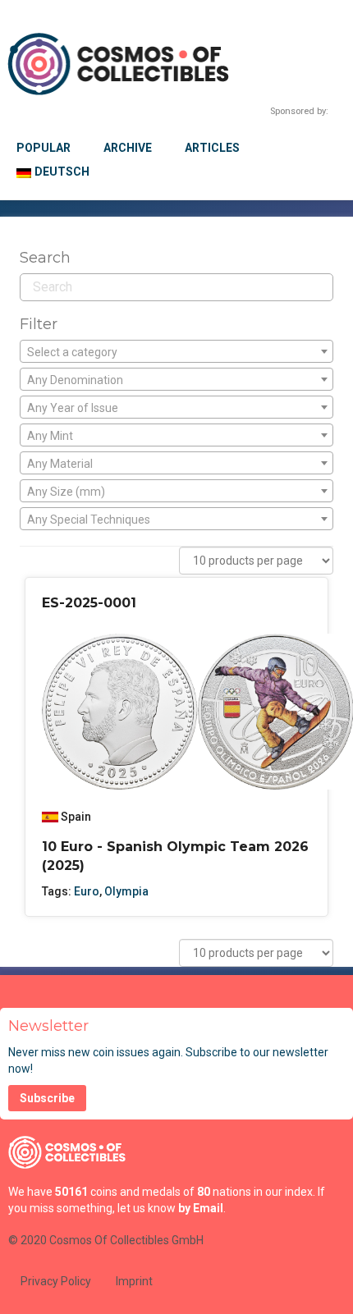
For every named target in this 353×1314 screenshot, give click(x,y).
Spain (76, 816)
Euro (86, 891)
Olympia (126, 891)
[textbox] (176, 352)
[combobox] (176, 351)
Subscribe (47, 1098)
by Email (200, 1208)
